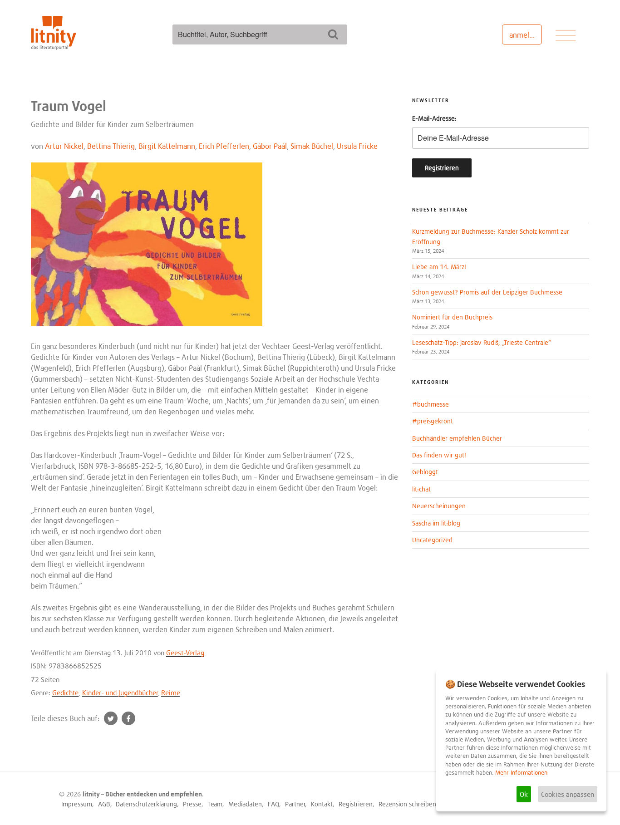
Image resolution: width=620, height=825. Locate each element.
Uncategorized (432, 540)
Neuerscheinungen (439, 506)
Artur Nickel (64, 146)
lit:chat (421, 489)
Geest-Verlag (185, 652)
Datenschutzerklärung (146, 804)
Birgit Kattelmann (166, 146)
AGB (104, 804)
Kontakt (322, 804)
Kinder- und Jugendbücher (120, 692)
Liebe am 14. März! (439, 266)
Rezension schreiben (407, 804)
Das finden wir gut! (439, 455)
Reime (170, 692)
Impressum (76, 804)
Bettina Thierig (111, 146)
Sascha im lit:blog (436, 523)
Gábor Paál (270, 146)
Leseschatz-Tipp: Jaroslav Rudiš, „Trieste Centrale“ (481, 342)
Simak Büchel (311, 146)
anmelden (525, 34)
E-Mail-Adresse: (434, 118)
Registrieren (356, 804)
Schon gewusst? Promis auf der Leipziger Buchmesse (487, 292)
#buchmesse (430, 404)
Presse (192, 804)
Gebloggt (425, 472)
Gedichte (65, 692)
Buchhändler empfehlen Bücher (457, 438)
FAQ (273, 804)
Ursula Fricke (357, 146)
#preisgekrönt (432, 421)
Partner (295, 804)
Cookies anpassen (567, 794)
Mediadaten (245, 804)
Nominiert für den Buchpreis (452, 317)
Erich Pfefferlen (224, 146)
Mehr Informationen (521, 772)
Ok (524, 794)
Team (214, 804)
